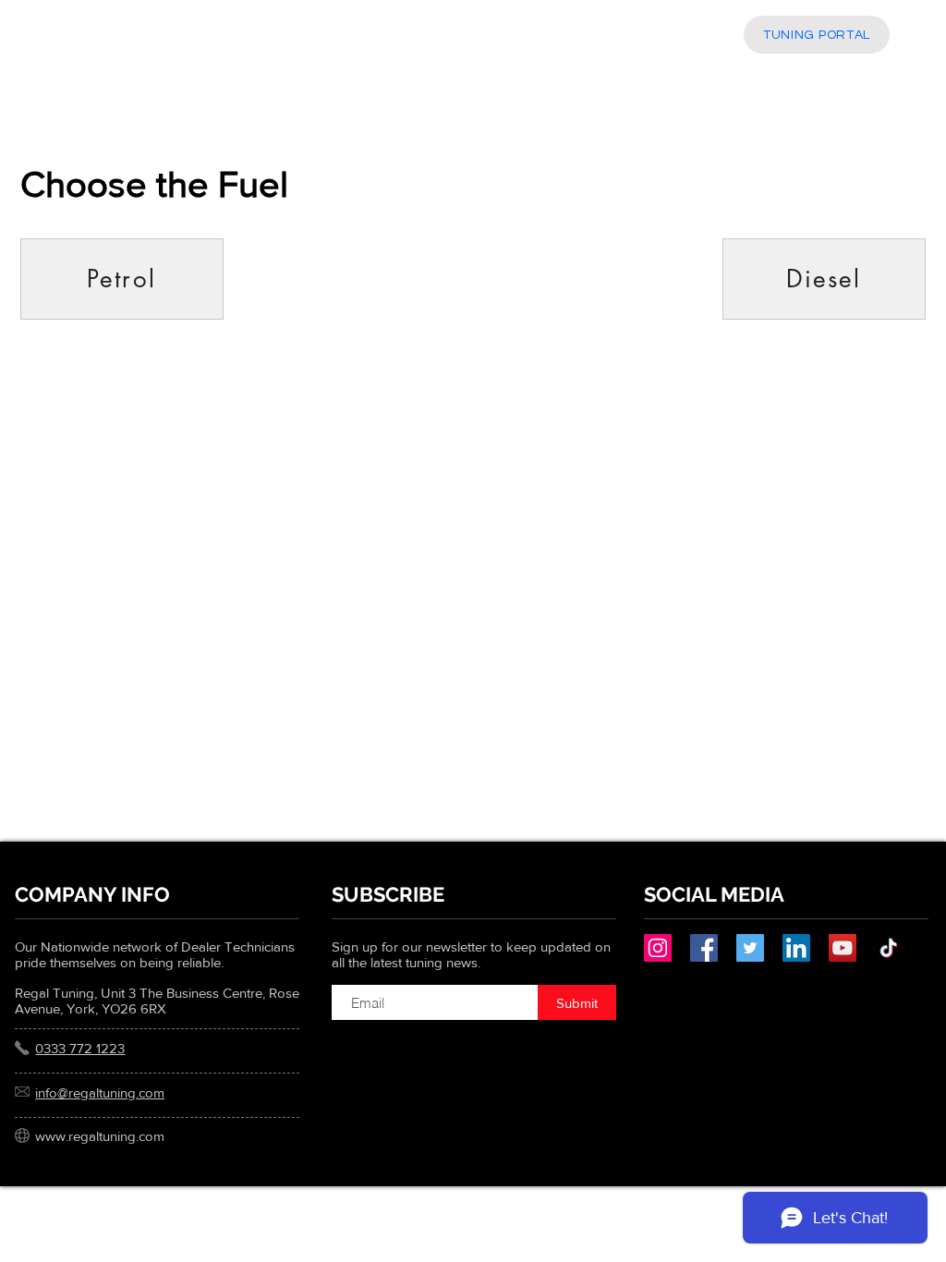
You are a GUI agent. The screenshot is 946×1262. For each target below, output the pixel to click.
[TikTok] (889, 948)
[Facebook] (704, 948)
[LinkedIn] (796, 948)
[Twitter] (750, 948)
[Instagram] (658, 948)
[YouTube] (842, 948)
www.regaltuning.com (99, 1136)
